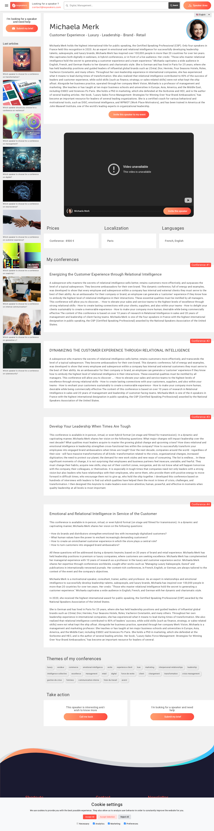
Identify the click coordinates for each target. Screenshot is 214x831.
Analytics (100, 824)
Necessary (84, 824)
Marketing (115, 824)
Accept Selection (107, 817)
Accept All (89, 817)
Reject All (125, 817)
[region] (129, 175)
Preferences (132, 824)
